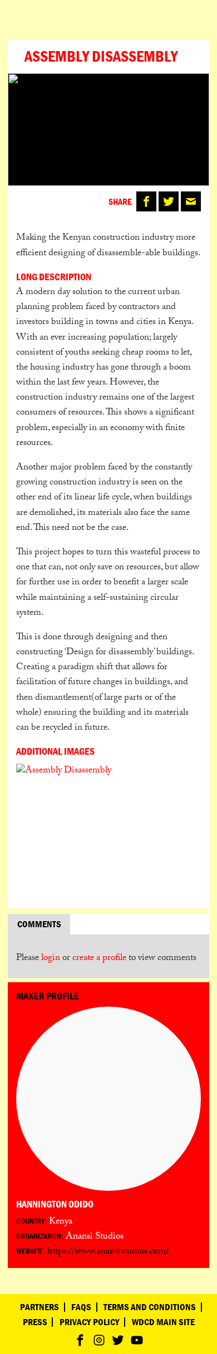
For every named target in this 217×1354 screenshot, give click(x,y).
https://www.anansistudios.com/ (108, 1252)
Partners (39, 1307)
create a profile (99, 959)
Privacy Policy (90, 1322)
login (50, 959)
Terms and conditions (149, 1307)
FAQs (81, 1307)
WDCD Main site (163, 1322)
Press (35, 1322)
